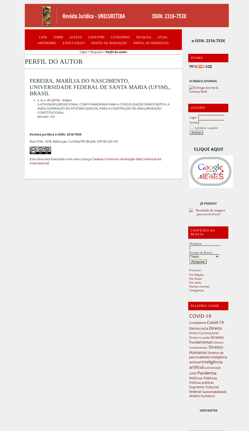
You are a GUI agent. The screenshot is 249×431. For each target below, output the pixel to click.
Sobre (58, 37)
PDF (52, 117)
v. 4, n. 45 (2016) (48, 100)
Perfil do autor (116, 52)
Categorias (196, 290)
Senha (193, 122)
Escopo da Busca (200, 252)
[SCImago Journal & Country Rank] (208, 91)
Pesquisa (195, 243)
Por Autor (195, 278)
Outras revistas (199, 286)
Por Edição (196, 275)
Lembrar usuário (206, 128)
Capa (43, 37)
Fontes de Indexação (109, 43)
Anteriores (47, 43)
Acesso (76, 37)
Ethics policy (74, 43)
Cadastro (96, 37)
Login (193, 117)
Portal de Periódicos (151, 43)
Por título (195, 282)
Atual (163, 37)
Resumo (43, 117)
